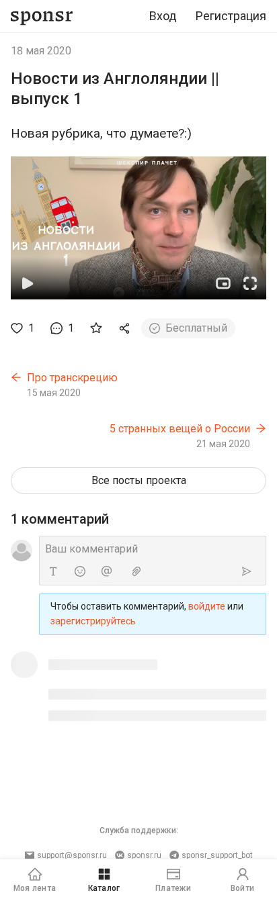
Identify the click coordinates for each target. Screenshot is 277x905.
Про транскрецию (72, 377)
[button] (138, 228)
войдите (206, 606)
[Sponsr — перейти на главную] (42, 16)
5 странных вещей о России (180, 428)
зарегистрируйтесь (93, 621)
